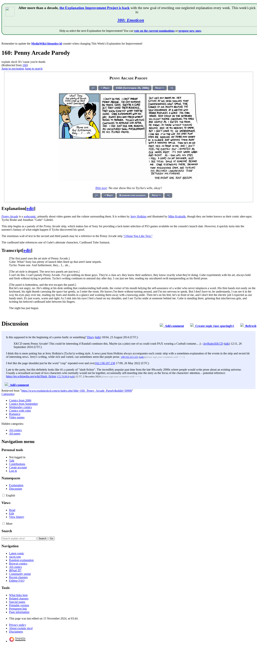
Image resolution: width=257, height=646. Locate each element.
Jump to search (34, 68)
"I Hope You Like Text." (138, 236)
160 (24, 65)
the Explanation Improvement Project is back (94, 8)
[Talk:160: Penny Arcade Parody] (161, 326)
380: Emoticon (130, 20)
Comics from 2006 (20, 400)
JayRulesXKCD (213, 343)
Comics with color (20, 410)
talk (98, 337)
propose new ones (190, 30)
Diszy (90, 337)
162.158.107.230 (105, 363)
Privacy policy (17, 624)
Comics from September (23, 403)
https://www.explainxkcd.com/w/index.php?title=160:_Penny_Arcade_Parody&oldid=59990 (76, 390)
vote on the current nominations (154, 30)
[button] (3, 495)
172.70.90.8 (63, 376)
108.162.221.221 (129, 357)
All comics (15, 430)
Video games (16, 417)
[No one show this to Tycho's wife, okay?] (128, 181)
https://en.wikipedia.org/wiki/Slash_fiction (31, 376)
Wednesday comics (20, 407)
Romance (14, 414)
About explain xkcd (21, 628)
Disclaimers (16, 631)
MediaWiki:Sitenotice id (46, 43)
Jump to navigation (13, 68)
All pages (14, 433)
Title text (101, 188)
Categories (8, 394)
